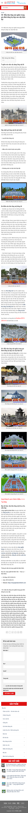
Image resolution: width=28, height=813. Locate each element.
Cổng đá (5, 722)
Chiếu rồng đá (6, 715)
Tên (4, 663)
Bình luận (5, 650)
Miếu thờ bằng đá (8, 749)
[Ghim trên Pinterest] (18, 632)
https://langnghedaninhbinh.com (17, 583)
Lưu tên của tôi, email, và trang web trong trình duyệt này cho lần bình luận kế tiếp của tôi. (13, 688)
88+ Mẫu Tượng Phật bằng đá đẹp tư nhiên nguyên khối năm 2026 (16, 770)
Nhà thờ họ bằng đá (8, 756)
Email (4, 671)
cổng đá (14, 555)
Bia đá (4, 708)
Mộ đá (4, 752)
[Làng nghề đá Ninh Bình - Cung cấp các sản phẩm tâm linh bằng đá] (15, 2)
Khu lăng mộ (9, 291)
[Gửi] (25, 8)
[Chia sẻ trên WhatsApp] (7, 632)
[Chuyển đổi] (24, 719)
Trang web (5, 678)
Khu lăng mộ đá (7, 741)
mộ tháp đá (15, 553)
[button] (2, 3)
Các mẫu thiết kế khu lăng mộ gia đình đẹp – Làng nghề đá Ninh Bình (16, 784)
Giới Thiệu (11, 808)
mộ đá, (3, 553)
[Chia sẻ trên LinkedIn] (21, 632)
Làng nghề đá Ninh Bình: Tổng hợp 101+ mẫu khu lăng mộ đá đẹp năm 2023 (16, 777)
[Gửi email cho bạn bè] (15, 632)
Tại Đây (4, 502)
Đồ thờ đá (5, 737)
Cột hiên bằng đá (7, 726)
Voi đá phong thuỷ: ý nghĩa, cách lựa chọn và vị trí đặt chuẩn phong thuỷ (16, 765)
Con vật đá (6, 719)
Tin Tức (2, 12)
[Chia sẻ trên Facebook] (9, 632)
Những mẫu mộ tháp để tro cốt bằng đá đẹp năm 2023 (15, 790)
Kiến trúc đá (6, 745)
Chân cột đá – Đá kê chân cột (11, 711)
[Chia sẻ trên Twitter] (12, 632)
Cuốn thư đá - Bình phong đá (11, 730)
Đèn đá (5, 734)
